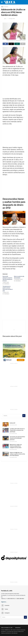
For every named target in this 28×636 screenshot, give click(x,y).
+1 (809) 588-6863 (19, 598)
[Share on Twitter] (11, 44)
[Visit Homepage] (9, 2)
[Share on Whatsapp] (17, 44)
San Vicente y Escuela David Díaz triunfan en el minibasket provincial (17, 438)
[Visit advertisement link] (14, 353)
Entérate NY (12, 423)
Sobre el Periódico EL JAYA (6, 627)
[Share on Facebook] (5, 44)
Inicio (2, 6)
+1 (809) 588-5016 (10, 598)
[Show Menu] (2, 2)
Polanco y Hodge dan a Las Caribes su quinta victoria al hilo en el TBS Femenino (17, 454)
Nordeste (6, 6)
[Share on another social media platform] (22, 44)
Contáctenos (17, 627)
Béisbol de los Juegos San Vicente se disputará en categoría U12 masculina (16, 446)
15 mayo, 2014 (12, 18)
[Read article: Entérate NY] (6, 424)
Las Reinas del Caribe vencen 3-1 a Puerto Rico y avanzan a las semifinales (17, 430)
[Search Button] (23, 415)
